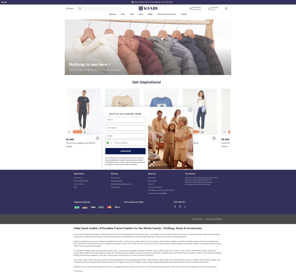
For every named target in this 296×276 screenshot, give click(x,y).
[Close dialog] (190, 110)
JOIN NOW (125, 151)
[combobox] (109, 143)
